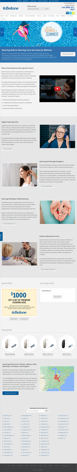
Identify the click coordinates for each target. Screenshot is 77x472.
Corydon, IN (7, 432)
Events (45, 16)
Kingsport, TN (63, 427)
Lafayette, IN (26, 427)
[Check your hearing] (70, 13)
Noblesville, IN (26, 444)
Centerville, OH (63, 415)
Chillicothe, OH (45, 449)
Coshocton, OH (45, 452)
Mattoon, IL (44, 415)
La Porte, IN (25, 424)
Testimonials (33, 465)
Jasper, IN (25, 418)
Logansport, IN (26, 430)
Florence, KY (44, 421)
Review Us (26, 1)
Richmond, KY (44, 438)
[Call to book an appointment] (67, 13)
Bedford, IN (7, 424)
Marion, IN (25, 432)
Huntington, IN (8, 455)
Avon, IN (6, 421)
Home (8, 465)
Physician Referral (54, 1)
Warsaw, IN (25, 455)
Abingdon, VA (63, 435)
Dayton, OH (44, 447)
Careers (20, 1)
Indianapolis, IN (8, 452)
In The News (51, 16)
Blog (57, 16)
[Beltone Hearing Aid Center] (10, 8)
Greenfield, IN (8, 449)
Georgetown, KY (45, 427)
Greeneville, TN (63, 421)
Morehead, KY (45, 435)
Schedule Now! (24, 319)
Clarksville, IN (8, 430)
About (6, 16)
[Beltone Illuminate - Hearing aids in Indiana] (10, 343)
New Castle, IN (26, 441)
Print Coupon (14, 319)
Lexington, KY (45, 430)
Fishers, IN (7, 447)
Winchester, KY (45, 444)
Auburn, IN (7, 418)
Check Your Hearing (7, 149)
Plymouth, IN (26, 447)
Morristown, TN (63, 430)
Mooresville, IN (26, 435)
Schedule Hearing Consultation (48, 269)
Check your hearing (30, 16)
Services (21, 16)
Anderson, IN (7, 415)
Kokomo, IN (25, 421)
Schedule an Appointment (46, 186)
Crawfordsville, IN (9, 435)
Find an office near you (10, 393)
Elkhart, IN (7, 438)
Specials (39, 16)
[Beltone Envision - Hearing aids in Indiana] (29, 343)
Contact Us (57, 465)
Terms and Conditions (37, 470)
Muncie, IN (25, 438)
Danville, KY (44, 418)
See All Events (57, 296)
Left (17, 301)
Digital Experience (43, 1)
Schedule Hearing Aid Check (9, 223)
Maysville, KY (44, 432)
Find (47, 8)
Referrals (63, 16)
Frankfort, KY (44, 424)
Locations (70, 16)
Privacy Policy (65, 465)
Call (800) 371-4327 (68, 6)
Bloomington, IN (8, 427)
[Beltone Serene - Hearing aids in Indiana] (66, 343)
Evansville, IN (7, 441)
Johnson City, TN (64, 424)
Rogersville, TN (63, 432)
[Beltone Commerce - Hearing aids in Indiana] (48, 343)
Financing (34, 1)
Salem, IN (25, 449)
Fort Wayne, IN (8, 444)
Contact (3, 19)
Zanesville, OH (45, 455)
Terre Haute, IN (26, 452)
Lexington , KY (45, 441)
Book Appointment (68, 54)
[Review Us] (73, 13)
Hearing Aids (13, 16)
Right (20, 301)
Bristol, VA (62, 438)
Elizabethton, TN (64, 418)
